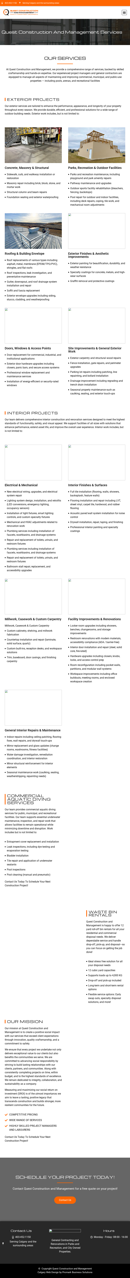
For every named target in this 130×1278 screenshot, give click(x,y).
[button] (124, 12)
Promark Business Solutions (77, 1272)
